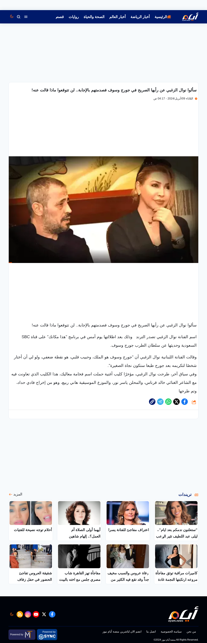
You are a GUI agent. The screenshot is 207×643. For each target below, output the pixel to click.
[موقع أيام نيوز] (186, 17)
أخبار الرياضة (140, 17)
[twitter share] (176, 401)
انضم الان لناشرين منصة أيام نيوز (122, 631)
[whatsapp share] (168, 401)
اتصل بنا (151, 631)
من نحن (191, 631)
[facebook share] (184, 401)
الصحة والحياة (94, 17)
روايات (74, 17)
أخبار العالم (117, 17)
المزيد (17, 494)
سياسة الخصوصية (171, 631)
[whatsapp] (152, 401)
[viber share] (160, 401)
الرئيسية (161, 17)
